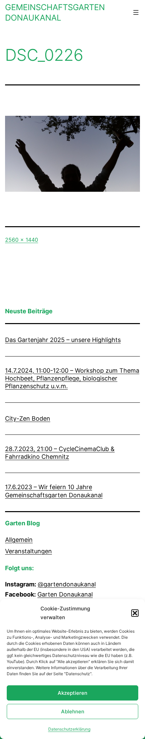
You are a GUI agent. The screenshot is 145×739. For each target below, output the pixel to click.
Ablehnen (72, 711)
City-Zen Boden (27, 418)
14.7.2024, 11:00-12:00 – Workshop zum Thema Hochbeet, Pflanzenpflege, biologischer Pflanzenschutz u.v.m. (72, 378)
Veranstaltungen (28, 551)
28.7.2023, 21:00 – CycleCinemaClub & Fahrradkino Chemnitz (60, 452)
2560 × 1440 (21, 239)
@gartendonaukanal (67, 584)
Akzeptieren (72, 693)
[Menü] (135, 12)
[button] (135, 613)
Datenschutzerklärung (69, 729)
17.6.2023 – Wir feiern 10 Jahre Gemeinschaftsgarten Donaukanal (54, 490)
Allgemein (19, 539)
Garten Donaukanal (65, 594)
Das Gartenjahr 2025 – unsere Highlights (63, 339)
